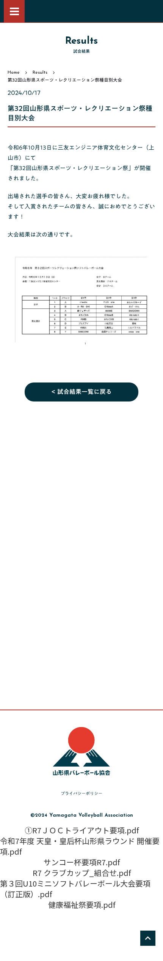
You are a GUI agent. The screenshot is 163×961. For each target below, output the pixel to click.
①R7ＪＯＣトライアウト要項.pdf (82, 830)
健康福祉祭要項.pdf (81, 904)
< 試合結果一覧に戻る (81, 392)
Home (14, 72)
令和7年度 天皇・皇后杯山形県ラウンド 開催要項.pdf (80, 846)
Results (40, 72)
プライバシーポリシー (81, 794)
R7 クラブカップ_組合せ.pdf (82, 873)
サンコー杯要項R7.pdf (82, 862)
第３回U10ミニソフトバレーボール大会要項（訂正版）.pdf (75, 888)
